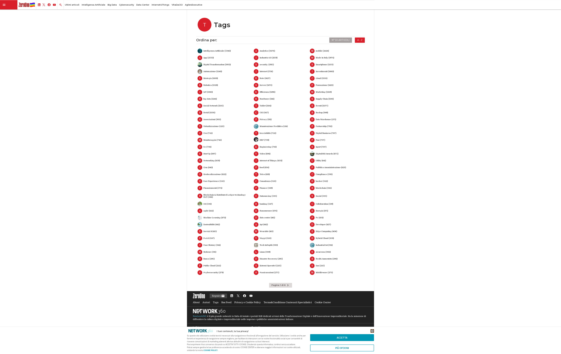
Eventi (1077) (322, 106)
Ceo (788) (208, 133)
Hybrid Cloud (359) (325, 238)
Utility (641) (321, 160)
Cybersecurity (126, 5)
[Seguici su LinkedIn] (231, 296)
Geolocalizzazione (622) (214, 174)
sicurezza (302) (323, 252)
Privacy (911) (266, 119)
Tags (215, 302)
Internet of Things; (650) (271, 160)
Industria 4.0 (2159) (268, 58)
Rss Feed (226, 302)
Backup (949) (322, 112)
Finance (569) (266, 188)
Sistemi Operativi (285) (270, 266)
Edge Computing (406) (326, 231)
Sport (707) (321, 147)
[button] (9, 4)
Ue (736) (207, 147)
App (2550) (208, 58)
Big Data (112, 5)
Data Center (142, 5)
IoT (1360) (208, 92)
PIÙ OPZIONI (342, 348)
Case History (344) (212, 245)
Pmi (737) (320, 140)
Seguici (216, 296)
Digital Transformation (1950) (217, 64)
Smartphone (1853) (324, 64)
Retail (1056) (209, 112)
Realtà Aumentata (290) (326, 259)
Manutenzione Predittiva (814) (274, 126)
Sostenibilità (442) (211, 224)
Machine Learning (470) (214, 218)
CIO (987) (264, 112)
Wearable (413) (266, 231)
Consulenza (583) (268, 181)
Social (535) (321, 196)
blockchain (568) (324, 188)
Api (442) (264, 224)
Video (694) (265, 154)
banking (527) (266, 204)
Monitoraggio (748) (212, 140)
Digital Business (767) (326, 133)
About (196, 302)
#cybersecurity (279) (213, 272)
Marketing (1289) (324, 92)
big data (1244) (210, 99)
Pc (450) (319, 218)
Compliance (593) (324, 174)
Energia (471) (322, 211)
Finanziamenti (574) (212, 188)
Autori (206, 302)
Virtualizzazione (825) (213, 126)
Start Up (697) (209, 154)
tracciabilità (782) (268, 133)
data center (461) (267, 218)
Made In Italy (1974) (325, 58)
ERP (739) (264, 140)
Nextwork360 (200, 316)
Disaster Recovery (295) (271, 259)
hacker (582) (322, 181)
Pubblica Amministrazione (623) (331, 167)
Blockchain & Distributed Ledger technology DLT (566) (224, 196)
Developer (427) (323, 224)
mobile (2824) (322, 51)
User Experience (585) (214, 181)
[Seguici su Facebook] (244, 296)
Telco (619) (265, 174)
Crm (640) (208, 167)
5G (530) (207, 204)
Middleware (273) (324, 272)
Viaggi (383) (265, 238)
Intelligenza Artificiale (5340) (217, 51)
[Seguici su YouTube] (251, 296)
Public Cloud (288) (212, 266)
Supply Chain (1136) (325, 99)
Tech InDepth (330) (269, 245)
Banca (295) (209, 259)
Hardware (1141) (267, 99)
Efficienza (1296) (267, 92)
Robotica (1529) (210, 85)
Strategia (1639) (210, 78)
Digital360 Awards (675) (327, 154)
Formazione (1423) (324, 85)
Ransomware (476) (268, 211)
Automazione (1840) (212, 71)
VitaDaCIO (177, 5)
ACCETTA (342, 338)
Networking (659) (211, 160)
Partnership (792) (324, 126)
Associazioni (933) (212, 119)
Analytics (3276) (267, 51)
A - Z (359, 40)
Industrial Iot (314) (324, 245)
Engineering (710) (268, 147)
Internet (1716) (266, 71)
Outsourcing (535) (268, 196)
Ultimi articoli (72, 5)
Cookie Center (323, 302)
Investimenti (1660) (325, 71)
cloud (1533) (321, 78)
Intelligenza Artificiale (93, 5)
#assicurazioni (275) (269, 272)
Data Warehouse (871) (326, 119)
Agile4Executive (193, 5)
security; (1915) (267, 64)
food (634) (264, 167)
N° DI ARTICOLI (341, 40)
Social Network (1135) (213, 106)
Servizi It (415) (210, 231)
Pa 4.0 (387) (208, 238)
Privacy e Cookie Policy (247, 302)
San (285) (320, 266)
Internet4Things (160, 5)
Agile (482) (208, 211)
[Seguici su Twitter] (238, 296)
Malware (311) (209, 252)
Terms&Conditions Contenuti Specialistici (288, 302)
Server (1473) (266, 85)
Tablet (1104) (265, 106)
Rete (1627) (265, 78)
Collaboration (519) (324, 204)
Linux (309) (265, 252)
